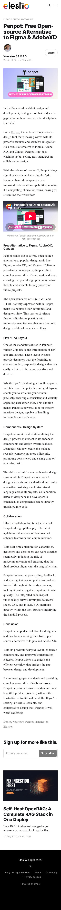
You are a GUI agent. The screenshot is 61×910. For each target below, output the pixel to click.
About (38, 872)
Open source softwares (18, 19)
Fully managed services (17, 872)
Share (51, 52)
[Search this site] (49, 5)
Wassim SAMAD (15, 56)
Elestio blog (25, 860)
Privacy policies (33, 876)
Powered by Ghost (30, 883)
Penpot (15, 132)
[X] (30, 866)
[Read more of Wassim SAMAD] (7, 48)
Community (51, 872)
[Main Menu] (55, 5)
